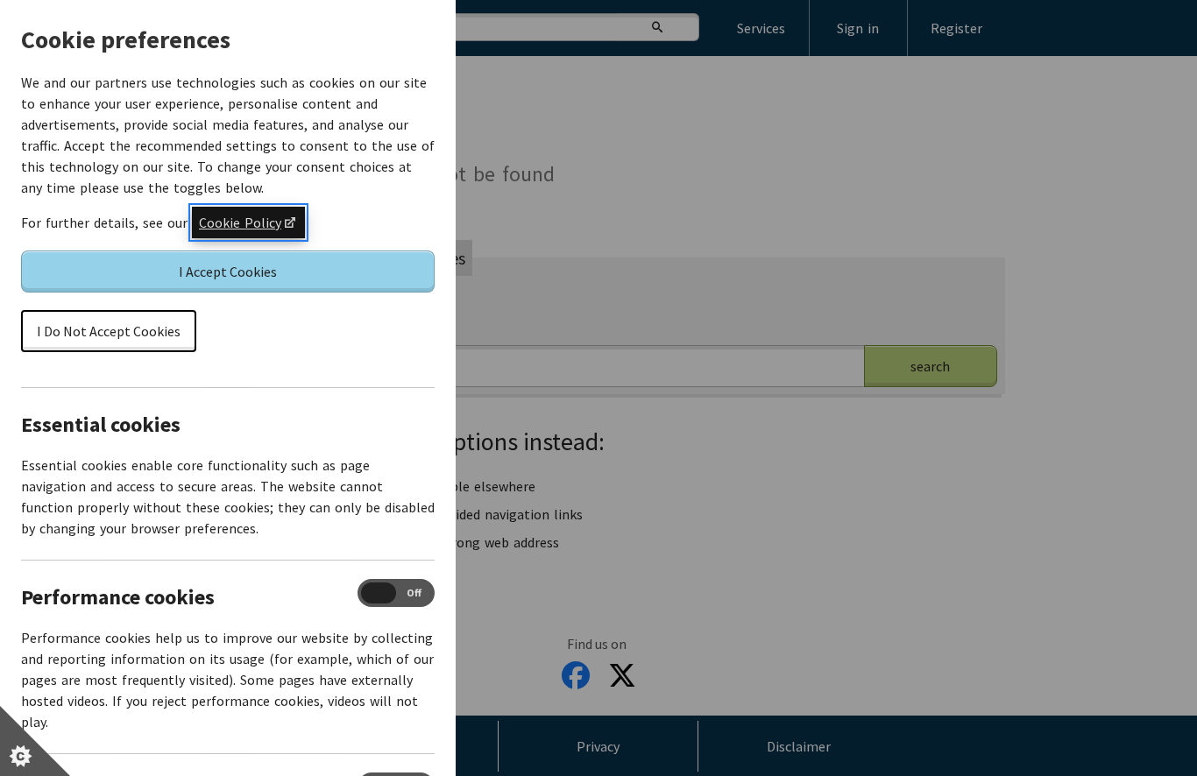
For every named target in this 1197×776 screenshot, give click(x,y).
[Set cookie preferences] (35, 741)
